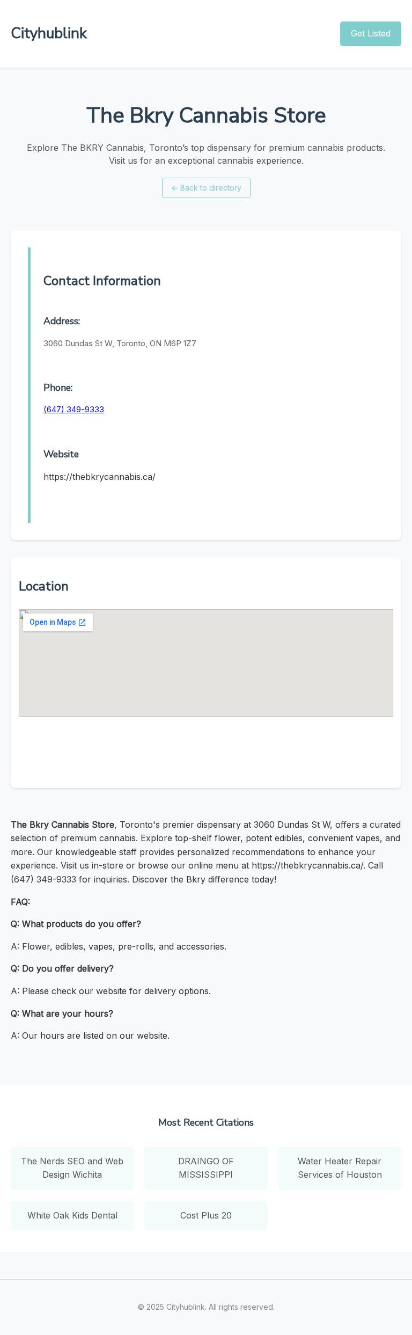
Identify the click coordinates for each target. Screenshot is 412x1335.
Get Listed (371, 33)
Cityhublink (49, 33)
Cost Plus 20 (206, 1215)
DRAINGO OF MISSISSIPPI (206, 1168)
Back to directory (206, 187)
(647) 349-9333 (73, 409)
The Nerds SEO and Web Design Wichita (72, 1168)
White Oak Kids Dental (72, 1215)
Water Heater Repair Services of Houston (340, 1168)
